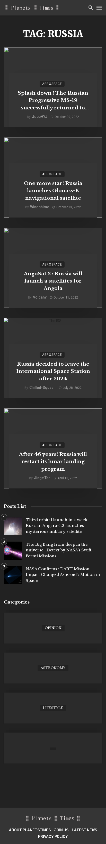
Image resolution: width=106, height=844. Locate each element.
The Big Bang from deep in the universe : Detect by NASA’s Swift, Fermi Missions (59, 550)
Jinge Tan (42, 478)
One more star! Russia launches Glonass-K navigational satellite (53, 190)
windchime (39, 207)
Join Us (61, 830)
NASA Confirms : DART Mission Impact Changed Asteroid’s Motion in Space (63, 574)
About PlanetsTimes (30, 830)
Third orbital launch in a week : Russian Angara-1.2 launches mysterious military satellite (58, 525)
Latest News (84, 830)
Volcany (40, 297)
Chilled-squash (42, 387)
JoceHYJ (39, 117)
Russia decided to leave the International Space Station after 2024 (53, 371)
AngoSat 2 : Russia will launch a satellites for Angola (53, 281)
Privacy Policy (53, 836)
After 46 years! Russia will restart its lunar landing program (53, 461)
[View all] (53, 628)
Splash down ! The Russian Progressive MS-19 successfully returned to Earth (53, 101)
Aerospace (52, 84)
